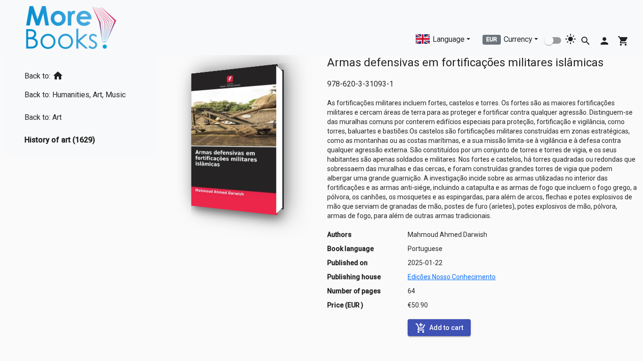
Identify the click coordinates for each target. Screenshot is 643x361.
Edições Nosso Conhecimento (452, 277)
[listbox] (79, 106)
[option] (79, 74)
